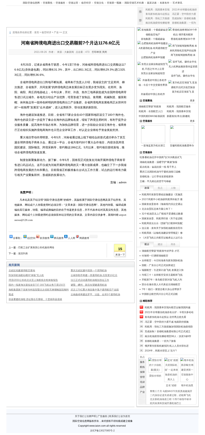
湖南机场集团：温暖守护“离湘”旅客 (158, 162)
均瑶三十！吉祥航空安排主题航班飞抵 (162, 274)
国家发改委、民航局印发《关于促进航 (162, 218)
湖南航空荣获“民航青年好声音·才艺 (160, 250)
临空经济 (86, 2)
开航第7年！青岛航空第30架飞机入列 (162, 279)
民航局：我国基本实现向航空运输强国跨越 (167, 307)
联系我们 (114, 416)
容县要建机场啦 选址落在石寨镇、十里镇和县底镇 (35, 299)
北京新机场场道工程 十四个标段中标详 (170, 399)
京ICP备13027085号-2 (102, 430)
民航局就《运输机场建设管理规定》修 (162, 232)
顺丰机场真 (187, 385)
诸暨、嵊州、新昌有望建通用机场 (89, 284)
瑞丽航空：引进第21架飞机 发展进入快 (163, 270)
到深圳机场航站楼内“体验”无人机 (26, 275)
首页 (36, 32)
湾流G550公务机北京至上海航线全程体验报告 (33, 280)
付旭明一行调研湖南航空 (155, 255)
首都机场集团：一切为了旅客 (160, 341)
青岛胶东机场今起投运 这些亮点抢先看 (165, 317)
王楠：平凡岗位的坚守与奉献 (155, 181)
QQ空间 (31, 238)
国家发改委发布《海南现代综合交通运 (162, 204)
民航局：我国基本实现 (158, 9)
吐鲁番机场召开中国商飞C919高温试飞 (161, 157)
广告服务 (102, 416)
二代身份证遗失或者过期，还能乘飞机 (170, 395)
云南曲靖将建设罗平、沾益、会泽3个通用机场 (95, 294)
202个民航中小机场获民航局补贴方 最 (162, 199)
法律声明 (91, 416)
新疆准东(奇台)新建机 (178, 116)
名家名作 (164, 2)
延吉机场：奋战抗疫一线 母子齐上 (158, 167)
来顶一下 (120, 254)
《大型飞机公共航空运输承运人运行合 (162, 237)
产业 (56, 32)
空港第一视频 (114, 2)
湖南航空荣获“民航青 (150, 106)
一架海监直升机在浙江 (153, 145)
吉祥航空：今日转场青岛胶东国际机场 (162, 260)
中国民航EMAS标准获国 (152, 116)
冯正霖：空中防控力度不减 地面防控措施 (167, 321)
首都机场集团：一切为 (184, 22)
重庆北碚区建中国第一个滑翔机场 (89, 270)
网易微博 (84, 238)
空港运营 (73, 2)
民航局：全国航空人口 (151, 111)
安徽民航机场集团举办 (182, 145)
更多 (192, 100)
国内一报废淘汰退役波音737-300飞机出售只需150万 (37, 284)
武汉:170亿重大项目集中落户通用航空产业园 (95, 289)
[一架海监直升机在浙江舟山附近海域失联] (153, 134)
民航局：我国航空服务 (179, 106)
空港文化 (99, 2)
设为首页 (125, 416)
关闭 (104, 52)
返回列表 (23, 253)
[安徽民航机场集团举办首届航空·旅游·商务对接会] (182, 134)
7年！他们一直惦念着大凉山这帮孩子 (162, 289)
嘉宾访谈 (152, 2)
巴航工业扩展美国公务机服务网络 (36, 247)
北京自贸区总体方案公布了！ (157, 209)
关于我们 (79, 416)
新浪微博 (44, 238)
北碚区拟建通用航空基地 (22, 270)
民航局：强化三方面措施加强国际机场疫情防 (169, 326)
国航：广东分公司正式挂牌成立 (158, 265)
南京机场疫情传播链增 (158, 22)
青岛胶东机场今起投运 (158, 14)
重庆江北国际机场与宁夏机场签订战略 (160, 171)
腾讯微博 (58, 238)
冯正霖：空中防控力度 (184, 14)
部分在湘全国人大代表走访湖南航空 (161, 284)
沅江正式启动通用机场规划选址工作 (90, 280)
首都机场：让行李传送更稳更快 (156, 176)
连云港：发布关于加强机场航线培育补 (162, 228)
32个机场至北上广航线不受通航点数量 (162, 213)
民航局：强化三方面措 (158, 18)
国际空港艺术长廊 (134, 2)
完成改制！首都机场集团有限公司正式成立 (167, 331)
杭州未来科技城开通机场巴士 (165, 403)
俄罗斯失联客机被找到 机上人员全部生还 (167, 345)
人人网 (71, 238)
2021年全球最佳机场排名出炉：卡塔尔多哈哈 (169, 312)
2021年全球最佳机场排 (184, 9)
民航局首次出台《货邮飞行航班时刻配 (162, 223)
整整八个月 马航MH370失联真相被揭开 (171, 391)
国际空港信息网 (31, 2)
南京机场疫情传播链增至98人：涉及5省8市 (168, 336)
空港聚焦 (47, 2)
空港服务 (60, 2)
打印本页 (96, 52)
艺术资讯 (177, 2)
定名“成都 (171, 385)
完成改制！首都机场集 (184, 18)
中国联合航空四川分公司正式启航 (160, 294)
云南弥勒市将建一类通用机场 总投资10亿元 (94, 275)
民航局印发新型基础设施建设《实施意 (162, 194)
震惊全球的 (155, 375)
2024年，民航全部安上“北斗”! (161, 350)
